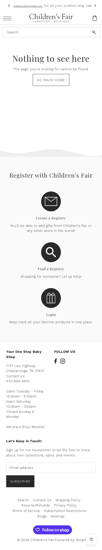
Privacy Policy (65, 505)
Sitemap (58, 516)
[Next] (95, 5)
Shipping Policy (68, 500)
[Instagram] (62, 361)
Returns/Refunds (35, 505)
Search (23, 500)
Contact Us (42, 500)
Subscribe (20, 481)
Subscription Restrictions (65, 511)
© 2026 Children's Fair (35, 540)
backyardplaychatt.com (28, 5)
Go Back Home (51, 80)
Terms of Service (26, 511)
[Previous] (9, 5)
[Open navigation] (8, 18)
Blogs (42, 516)
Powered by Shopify (71, 540)
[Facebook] (55, 361)
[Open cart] (95, 18)
